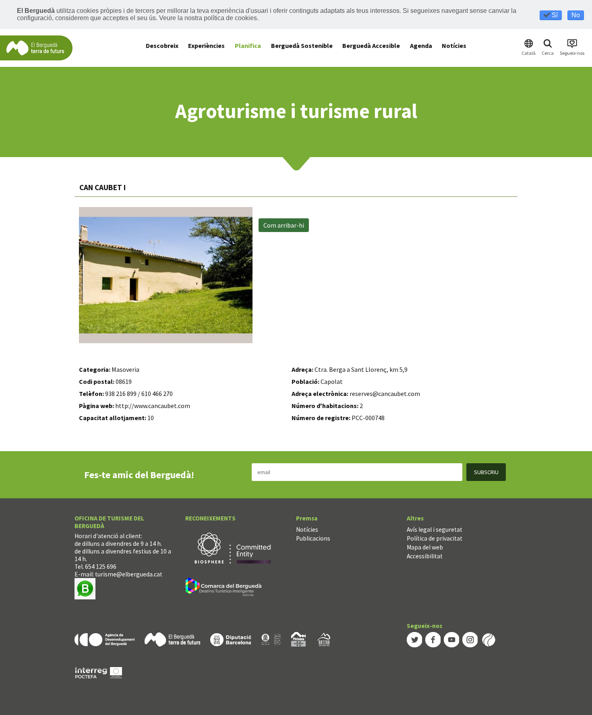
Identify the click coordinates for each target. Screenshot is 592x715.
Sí (554, 15)
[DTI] (225, 588)
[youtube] (451, 639)
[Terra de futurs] (172, 638)
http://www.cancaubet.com (152, 406)
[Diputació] (230, 638)
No (575, 15)
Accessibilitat (425, 556)
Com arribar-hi (283, 225)
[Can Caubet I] (166, 275)
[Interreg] (99, 672)
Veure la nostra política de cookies (208, 18)
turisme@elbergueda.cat (128, 574)
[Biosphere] (232, 547)
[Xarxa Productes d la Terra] (271, 638)
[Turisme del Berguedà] (36, 47)
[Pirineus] (298, 638)
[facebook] (433, 639)
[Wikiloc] (488, 639)
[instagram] (470, 639)
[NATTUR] (324, 638)
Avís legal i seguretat (434, 529)
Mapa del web (425, 547)
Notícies (307, 529)
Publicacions (313, 538)
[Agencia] (105, 638)
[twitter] (414, 639)
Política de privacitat (434, 538)
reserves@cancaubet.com (385, 394)
